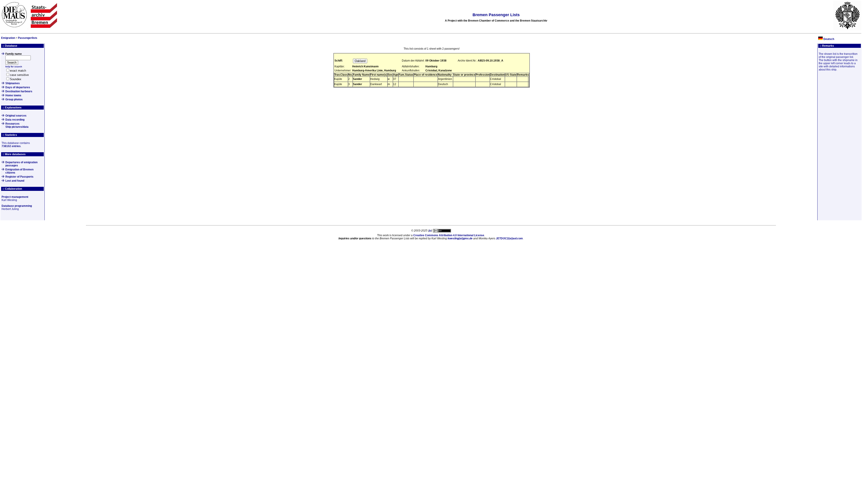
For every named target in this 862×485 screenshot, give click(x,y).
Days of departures (17, 87)
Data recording (14, 119)
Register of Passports (19, 176)
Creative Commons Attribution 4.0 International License (448, 235)
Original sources (15, 115)
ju (430, 230)
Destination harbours (18, 91)
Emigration (8, 38)
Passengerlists (27, 38)
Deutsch (828, 39)
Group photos (14, 99)
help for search (13, 66)
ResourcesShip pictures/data (17, 125)
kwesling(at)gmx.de (460, 238)
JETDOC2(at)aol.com (509, 238)
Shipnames (12, 83)
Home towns (13, 95)
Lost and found (14, 180)
